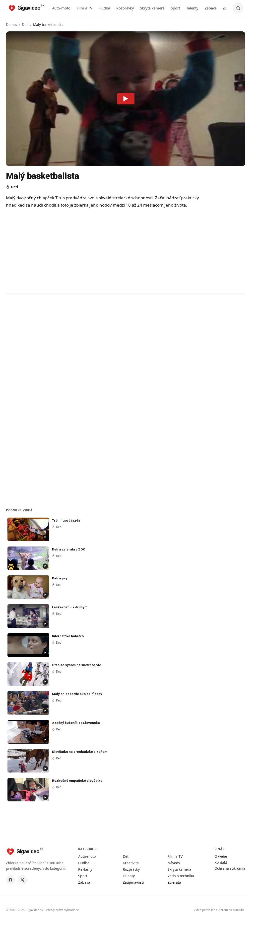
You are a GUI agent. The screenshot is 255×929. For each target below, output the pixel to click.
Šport (175, 7)
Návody (174, 862)
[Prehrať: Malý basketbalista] (125, 98)
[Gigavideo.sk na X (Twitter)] (22, 879)
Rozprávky (125, 7)
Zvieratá (174, 882)
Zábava (211, 7)
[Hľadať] (238, 8)
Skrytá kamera (152, 7)
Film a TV (84, 7)
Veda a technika (181, 875)
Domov (11, 24)
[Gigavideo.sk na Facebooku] (10, 879)
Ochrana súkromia (229, 868)
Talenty (192, 7)
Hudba (104, 7)
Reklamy (85, 869)
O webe (220, 856)
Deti (25, 24)
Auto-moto (61, 7)
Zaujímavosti (133, 882)
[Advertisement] (105, 251)
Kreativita (131, 862)
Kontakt (220, 862)
